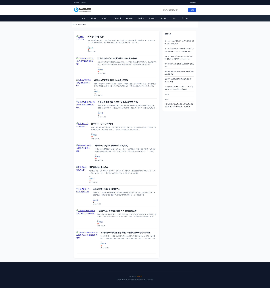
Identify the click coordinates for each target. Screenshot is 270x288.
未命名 (167, 94)
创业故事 (129, 18)
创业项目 (93, 18)
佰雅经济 (139, 276)
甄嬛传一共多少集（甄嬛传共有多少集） (112, 145)
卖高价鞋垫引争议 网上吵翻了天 (106, 189)
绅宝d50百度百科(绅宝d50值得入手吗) (111, 80)
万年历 (174, 18)
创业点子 (105, 18)
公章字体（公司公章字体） (102, 124)
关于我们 (185, 18)
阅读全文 (90, 48)
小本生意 (141, 18)
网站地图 (193, 2)
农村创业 (152, 18)
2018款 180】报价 (96, 37)
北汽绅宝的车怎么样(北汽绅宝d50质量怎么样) (117, 58)
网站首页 (75, 24)
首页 (83, 18)
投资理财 (163, 18)
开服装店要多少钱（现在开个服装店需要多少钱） (119, 102)
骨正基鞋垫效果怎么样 (98, 167)
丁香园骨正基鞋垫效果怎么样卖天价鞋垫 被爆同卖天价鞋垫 (125, 232)
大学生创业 (117, 18)
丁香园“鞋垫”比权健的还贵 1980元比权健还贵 (116, 211)
